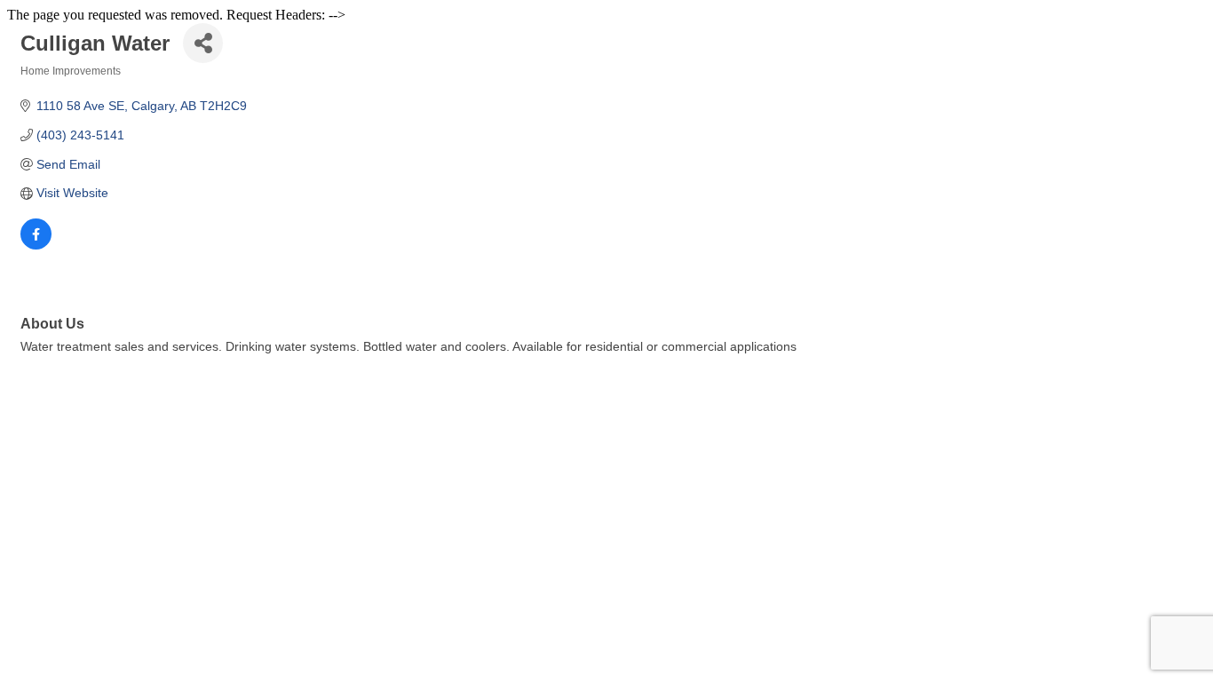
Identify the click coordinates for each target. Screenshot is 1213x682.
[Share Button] (203, 43)
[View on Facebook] (36, 245)
